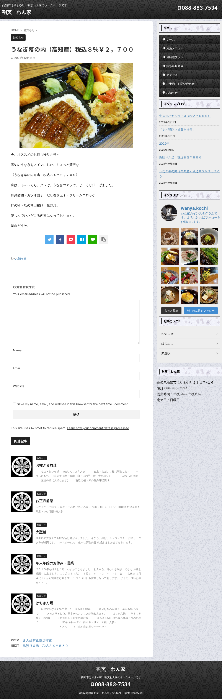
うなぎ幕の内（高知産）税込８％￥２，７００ (189, 173)
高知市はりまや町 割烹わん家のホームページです (111, 677)
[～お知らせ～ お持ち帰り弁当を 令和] (209, 275)
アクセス (172, 75)
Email (16, 368)
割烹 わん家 (16, 12)
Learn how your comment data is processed (98, 428)
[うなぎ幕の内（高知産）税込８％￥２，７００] (81, 239)
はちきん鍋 (44, 603)
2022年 (164, 143)
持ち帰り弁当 (174, 66)
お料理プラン (174, 57)
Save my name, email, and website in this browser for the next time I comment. (73, 404)
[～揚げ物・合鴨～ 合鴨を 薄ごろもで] (170, 295)
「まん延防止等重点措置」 (177, 129)
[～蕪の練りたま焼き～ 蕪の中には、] (189, 295)
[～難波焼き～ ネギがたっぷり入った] (189, 236)
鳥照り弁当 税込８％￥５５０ (45, 646)
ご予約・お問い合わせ (180, 83)
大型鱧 (41, 532)
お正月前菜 (44, 501)
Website (18, 386)
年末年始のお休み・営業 (55, 563)
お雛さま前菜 (46, 465)
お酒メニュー (174, 48)
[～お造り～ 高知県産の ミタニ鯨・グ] (189, 275)
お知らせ (20, 258)
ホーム (170, 39)
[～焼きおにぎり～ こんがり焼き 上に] (170, 236)
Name (17, 350)
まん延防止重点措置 (37, 640)
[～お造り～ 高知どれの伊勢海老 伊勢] (170, 275)
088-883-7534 (199, 7)
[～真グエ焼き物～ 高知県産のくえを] (170, 256)
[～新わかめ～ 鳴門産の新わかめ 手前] (209, 256)
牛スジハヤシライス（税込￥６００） (185, 116)
